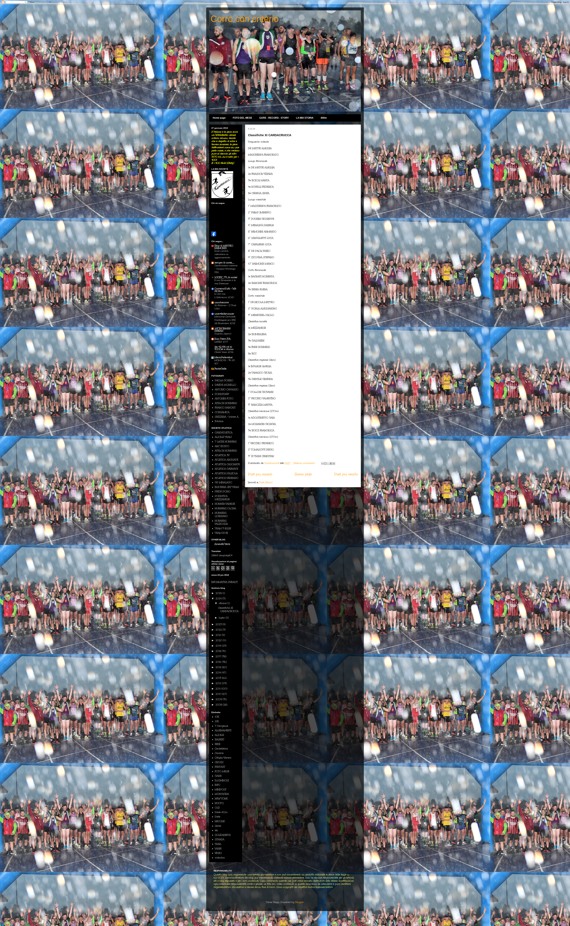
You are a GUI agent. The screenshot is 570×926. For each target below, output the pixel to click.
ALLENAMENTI (223, 730)
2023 (219, 624)
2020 (219, 640)
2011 (218, 688)
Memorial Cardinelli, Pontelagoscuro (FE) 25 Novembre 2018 (225, 320)
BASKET (219, 739)
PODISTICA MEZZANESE (222, 497)
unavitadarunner (224, 313)
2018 (219, 651)
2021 (219, 635)
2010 (219, 694)
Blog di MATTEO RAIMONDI (223, 247)
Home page (219, 118)
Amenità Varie (222, 544)
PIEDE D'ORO (222, 491)
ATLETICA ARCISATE (226, 459)
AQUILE (219, 735)
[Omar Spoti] (213, 235)
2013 (219, 678)
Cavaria (219, 753)
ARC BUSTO (222, 446)
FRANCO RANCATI (225, 407)
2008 (219, 704)
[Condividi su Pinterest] (333, 463)
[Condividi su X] (328, 463)
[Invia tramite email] (322, 463)
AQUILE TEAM (223, 436)
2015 (219, 667)
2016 (219, 661)
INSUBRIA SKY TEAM (227, 487)
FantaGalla (220, 368)
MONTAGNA (222, 793)
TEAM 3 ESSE (223, 528)
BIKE (217, 744)
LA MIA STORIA (305, 118)
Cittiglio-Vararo (223, 757)
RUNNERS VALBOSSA (221, 522)
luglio (222, 617)
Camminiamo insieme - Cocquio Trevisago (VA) (226, 269)
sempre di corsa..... (224, 262)
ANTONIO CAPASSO (226, 389)
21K (217, 721)
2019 (219, 645)
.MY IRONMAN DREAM (222, 329)
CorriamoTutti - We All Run (225, 290)
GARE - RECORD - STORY (274, 118)
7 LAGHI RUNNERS (226, 441)
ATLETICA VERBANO (226, 477)
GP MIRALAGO (223, 482)
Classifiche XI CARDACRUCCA (269, 135)
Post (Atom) (265, 482)
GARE (218, 775)
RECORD (220, 821)
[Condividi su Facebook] (331, 463)
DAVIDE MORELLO (225, 384)
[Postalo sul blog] (325, 463)
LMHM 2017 (221, 341)
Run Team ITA (222, 338)
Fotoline (219, 421)
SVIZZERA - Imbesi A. (227, 416)
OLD (217, 807)
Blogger (299, 902)
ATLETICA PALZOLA (226, 473)
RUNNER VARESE (225, 503)
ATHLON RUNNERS (226, 403)
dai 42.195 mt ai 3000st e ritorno (224, 348)
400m (324, 118)
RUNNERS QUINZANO (221, 514)
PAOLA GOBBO (224, 380)
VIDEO (218, 853)
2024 (219, 598)
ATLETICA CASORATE (227, 464)
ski (216, 830)
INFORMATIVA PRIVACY (224, 582)
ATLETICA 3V (222, 455)
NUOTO (219, 803)
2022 (219, 629)
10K (217, 716)
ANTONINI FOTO (224, 398)
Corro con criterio (245, 19)
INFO (217, 784)
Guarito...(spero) (222, 333)
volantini (220, 857)
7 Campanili (221, 725)
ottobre (223, 603)
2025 (219, 593)
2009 (219, 699)
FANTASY (220, 766)
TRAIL (218, 844)
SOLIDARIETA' (223, 834)
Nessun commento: (305, 463)
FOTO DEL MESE (242, 118)
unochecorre (221, 302)
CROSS (219, 762)
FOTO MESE (222, 771)
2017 (219, 656)
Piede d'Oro (221, 812)
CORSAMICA (222, 412)
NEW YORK (221, 798)
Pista (217, 816)
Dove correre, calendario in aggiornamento (222, 254)
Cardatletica (221, 748)
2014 (219, 672)
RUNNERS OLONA (225, 508)
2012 (219, 683)
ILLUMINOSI (222, 780)
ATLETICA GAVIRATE (226, 468)
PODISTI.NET (222, 394)
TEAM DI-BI (221, 532)
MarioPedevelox (223, 357)
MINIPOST (221, 789)
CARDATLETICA (223, 432)
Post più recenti (260, 474)
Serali (218, 825)
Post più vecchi (346, 474)
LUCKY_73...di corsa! (225, 277)
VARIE (218, 848)
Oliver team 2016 (223, 352)
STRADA (219, 839)
